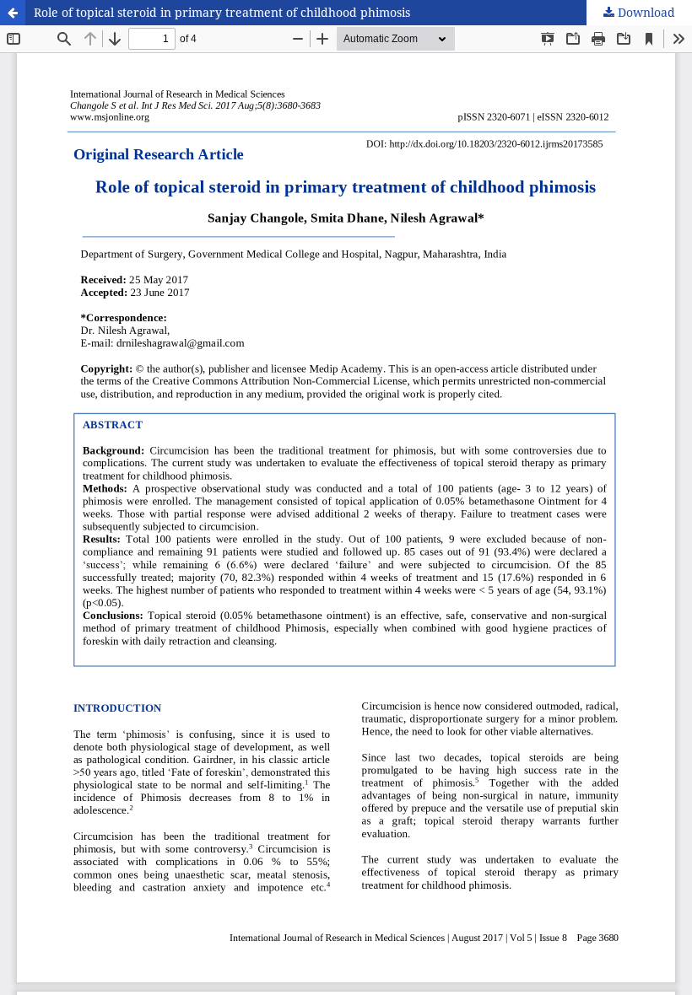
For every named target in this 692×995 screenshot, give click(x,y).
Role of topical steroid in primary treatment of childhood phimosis (222, 12)
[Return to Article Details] (12, 12)
